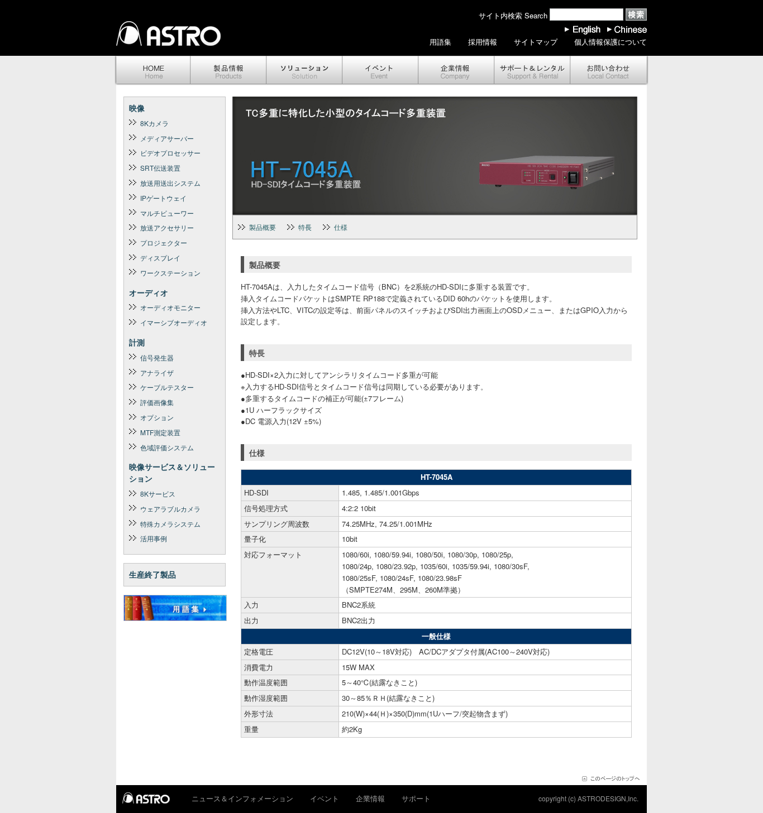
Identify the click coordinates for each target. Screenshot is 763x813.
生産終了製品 (152, 574)
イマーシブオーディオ (173, 322)
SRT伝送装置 (160, 167)
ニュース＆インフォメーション (242, 798)
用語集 (440, 41)
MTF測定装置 (160, 432)
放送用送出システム (170, 182)
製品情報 (228, 70)
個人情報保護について (610, 41)
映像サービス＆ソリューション (172, 472)
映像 (137, 107)
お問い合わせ (609, 70)
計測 (137, 342)
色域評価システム (167, 447)
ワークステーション (170, 272)
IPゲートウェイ (163, 198)
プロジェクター (163, 242)
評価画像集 (157, 402)
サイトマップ (535, 41)
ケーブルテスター (167, 387)
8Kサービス (157, 493)
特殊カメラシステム (170, 523)
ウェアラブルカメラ (170, 508)
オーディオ (148, 292)
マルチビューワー (167, 213)
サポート (532, 70)
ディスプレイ (160, 257)
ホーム (152, 70)
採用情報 (482, 41)
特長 (305, 227)
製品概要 (262, 227)
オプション (157, 417)
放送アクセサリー (167, 227)
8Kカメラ (154, 123)
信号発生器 (157, 357)
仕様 (340, 227)
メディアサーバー (167, 138)
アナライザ (157, 372)
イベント (380, 70)
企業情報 (456, 70)
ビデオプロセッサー (170, 152)
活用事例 (153, 538)
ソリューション (304, 70)
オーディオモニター (170, 307)
